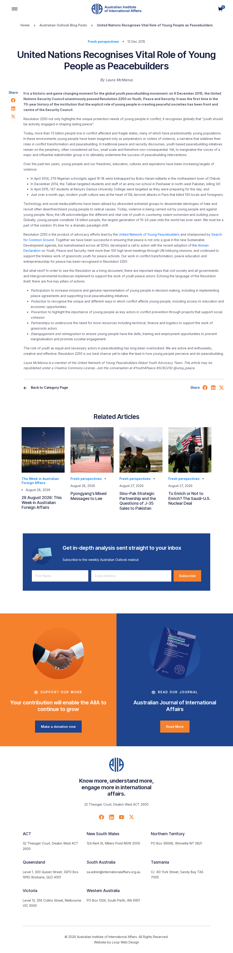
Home (25, 25)
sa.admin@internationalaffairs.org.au (113, 872)
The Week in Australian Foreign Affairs (40, 481)
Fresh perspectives (103, 41)
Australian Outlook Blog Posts (63, 25)
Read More (175, 727)
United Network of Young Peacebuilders (149, 234)
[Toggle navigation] (14, 8)
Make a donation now (58, 727)
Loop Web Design (125, 942)
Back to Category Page (49, 387)
